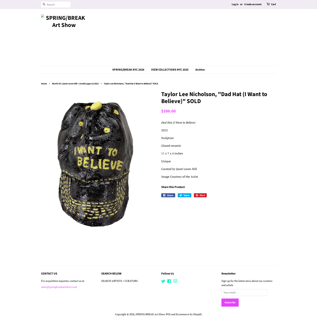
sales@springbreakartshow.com (59, 287)
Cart (273, 4)
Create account (252, 4)
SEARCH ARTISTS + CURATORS (119, 281)
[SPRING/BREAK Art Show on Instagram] (175, 281)
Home (44, 83)
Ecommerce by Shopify (189, 314)
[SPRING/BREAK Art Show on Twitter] (163, 281)
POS (168, 314)
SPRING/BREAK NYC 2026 (128, 70)
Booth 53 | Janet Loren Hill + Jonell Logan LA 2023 (75, 83)
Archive (200, 70)
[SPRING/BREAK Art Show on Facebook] (169, 281)
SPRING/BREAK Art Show (150, 314)
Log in (235, 4)
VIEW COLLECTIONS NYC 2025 (169, 70)
